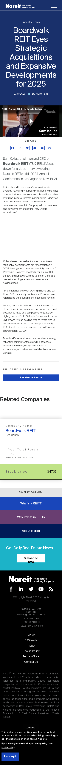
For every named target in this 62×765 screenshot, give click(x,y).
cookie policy (8, 748)
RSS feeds (31, 640)
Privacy (31, 646)
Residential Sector (31, 378)
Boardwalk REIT (21, 431)
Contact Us (31, 662)
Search (31, 635)
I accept (10, 756)
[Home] (20, 6)
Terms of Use (31, 656)
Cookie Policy (31, 651)
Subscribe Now (31, 559)
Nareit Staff (42, 94)
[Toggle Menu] (54, 6)
